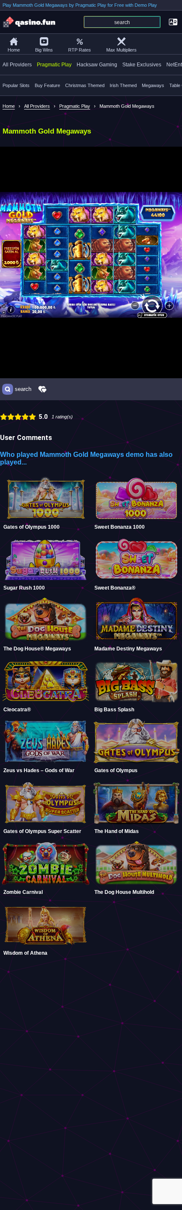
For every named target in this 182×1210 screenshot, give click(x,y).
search (23, 389)
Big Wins (44, 49)
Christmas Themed (85, 85)
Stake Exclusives (141, 65)
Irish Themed (123, 85)
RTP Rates (79, 49)
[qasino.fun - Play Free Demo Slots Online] (29, 22)
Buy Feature (47, 85)
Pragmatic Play (54, 65)
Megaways (153, 85)
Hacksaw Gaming (97, 65)
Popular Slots (16, 85)
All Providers (17, 65)
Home (14, 49)
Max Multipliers (121, 49)
